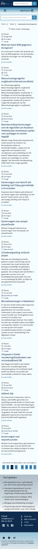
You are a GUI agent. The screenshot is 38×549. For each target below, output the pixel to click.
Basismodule (8, 119)
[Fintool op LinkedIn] (3, 525)
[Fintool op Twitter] (8, 525)
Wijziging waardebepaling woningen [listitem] (19, 503)
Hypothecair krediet (10, 295)
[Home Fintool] (7, 3)
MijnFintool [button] (25, 10)
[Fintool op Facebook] (12, 525)
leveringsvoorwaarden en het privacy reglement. (17, 544)
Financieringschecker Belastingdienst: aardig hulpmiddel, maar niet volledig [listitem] (19, 507)
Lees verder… (8, 62)
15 (26, 467)
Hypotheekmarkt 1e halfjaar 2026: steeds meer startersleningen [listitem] (18, 498)
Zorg (5, 73)
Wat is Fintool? (30, 519)
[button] (14, 538)
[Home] (3, 538)
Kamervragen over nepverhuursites (10, 438)
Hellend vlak (7, 393)
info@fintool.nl (7, 518)
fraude (12, 24)
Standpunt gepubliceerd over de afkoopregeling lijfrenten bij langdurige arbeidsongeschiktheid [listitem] (18, 491)
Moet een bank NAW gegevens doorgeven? (16, 46)
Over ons (28, 516)
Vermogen (7, 39)
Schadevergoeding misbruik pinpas (15, 254)
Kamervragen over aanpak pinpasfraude (14, 223)
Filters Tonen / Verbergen (20, 29)
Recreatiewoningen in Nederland (17, 301)
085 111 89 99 (6, 521)
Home (3, 24)
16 (30, 467)
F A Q (26, 522)
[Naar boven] (9, 538)
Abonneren (28, 525)
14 (22, 467)
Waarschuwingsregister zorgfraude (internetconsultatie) (17, 80)
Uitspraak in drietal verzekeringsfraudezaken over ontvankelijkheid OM (16, 357)
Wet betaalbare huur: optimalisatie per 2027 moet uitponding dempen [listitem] (18, 483)
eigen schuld (8, 249)
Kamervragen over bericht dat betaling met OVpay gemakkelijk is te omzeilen (17, 185)
